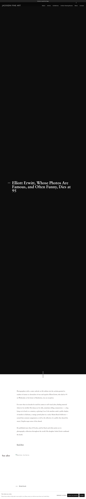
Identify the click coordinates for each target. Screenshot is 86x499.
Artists (49, 5)
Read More (20, 444)
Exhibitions (56, 5)
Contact (82, 5)
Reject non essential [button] (73, 495)
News (76, 5)
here (48, 1)
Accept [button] (82, 495)
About (43, 5)
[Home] (11, 6)
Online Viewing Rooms (67, 5)
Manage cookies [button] (61, 495)
